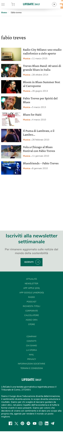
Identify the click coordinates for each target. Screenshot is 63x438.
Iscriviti (29, 262)
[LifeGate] (31, 4)
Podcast (31, 301)
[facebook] (10, 423)
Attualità (31, 279)
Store (17, 4)
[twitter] (16, 423)
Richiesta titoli (31, 306)
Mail (31, 354)
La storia (31, 350)
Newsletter (31, 283)
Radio (31, 297)
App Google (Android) (31, 292)
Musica (26, 58)
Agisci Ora (32, 319)
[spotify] (28, 423)
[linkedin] (46, 423)
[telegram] (52, 423)
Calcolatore (31, 315)
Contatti (31, 341)
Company (31, 336)
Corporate (31, 310)
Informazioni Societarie (31, 363)
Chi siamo (31, 345)
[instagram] (40, 423)
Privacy (31, 359)
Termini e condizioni (31, 368)
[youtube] (34, 423)
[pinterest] (22, 423)
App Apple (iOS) (31, 288)
